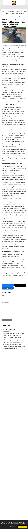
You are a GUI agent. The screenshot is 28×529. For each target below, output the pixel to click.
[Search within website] (1, 2)
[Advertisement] (14, 460)
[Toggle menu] (26, 2)
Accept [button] (22, 526)
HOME (3, 11)
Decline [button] (12, 526)
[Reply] (10, 331)
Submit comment (7, 320)
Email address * (6, 302)
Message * (4, 309)
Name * (4, 295)
